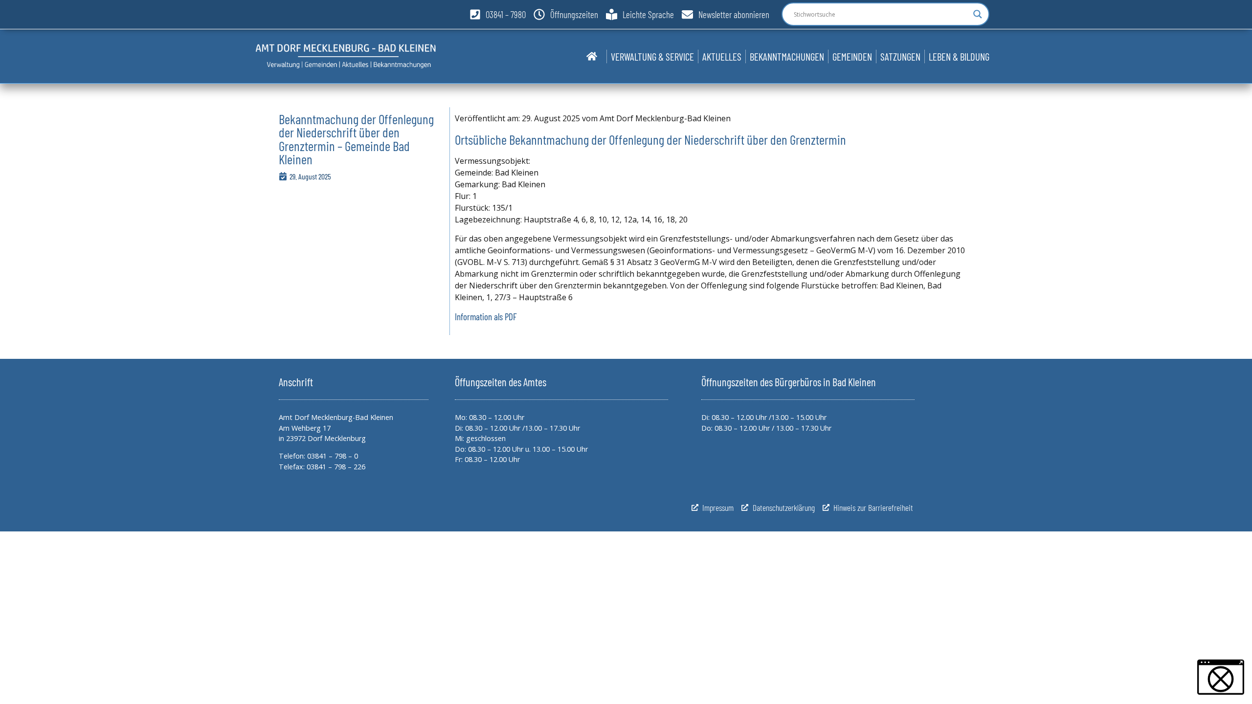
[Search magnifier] (977, 14)
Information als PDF (486, 316)
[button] (1220, 677)
